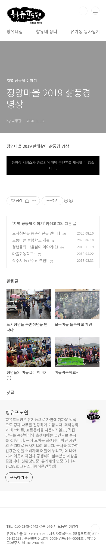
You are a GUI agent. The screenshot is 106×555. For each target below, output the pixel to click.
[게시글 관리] (33, 201)
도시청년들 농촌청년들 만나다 (36, 233)
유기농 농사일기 (85, 31)
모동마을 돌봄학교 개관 (31, 240)
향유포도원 (17, 412)
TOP (95, 528)
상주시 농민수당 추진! (30, 260)
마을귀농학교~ (24, 253)
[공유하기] (27, 201)
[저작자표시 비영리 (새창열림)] (68, 201)
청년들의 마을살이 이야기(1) (35, 247)
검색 (83, 11)
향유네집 (15, 31)
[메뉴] (95, 11)
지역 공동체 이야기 (28, 223)
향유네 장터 (46, 31)
